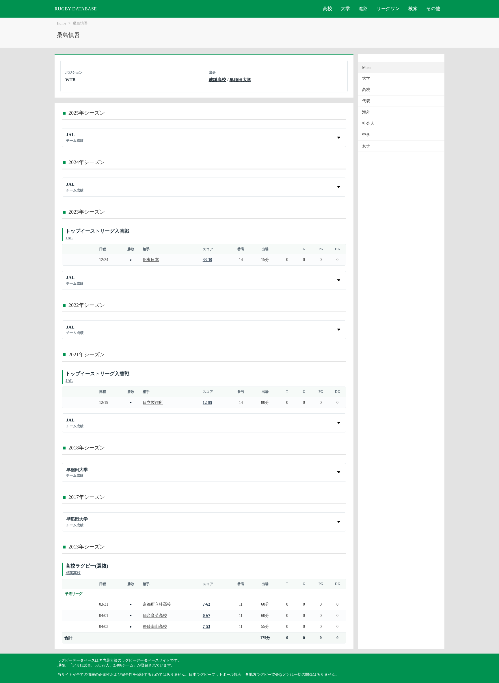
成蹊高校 (217, 79)
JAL (69, 238)
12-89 (207, 402)
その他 (433, 8)
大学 (345, 8)
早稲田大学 (240, 79)
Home (61, 23)
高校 (327, 8)
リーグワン (388, 8)
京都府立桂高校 (157, 604)
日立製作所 (153, 402)
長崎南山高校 (155, 626)
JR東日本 (151, 259)
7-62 (206, 604)
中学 (366, 135)
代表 (366, 101)
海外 (366, 112)
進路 (363, 8)
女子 (366, 146)
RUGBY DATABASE (76, 8)
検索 (413, 8)
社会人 (368, 123)
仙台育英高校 (155, 615)
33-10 (207, 259)
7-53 (206, 626)
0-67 (206, 615)
